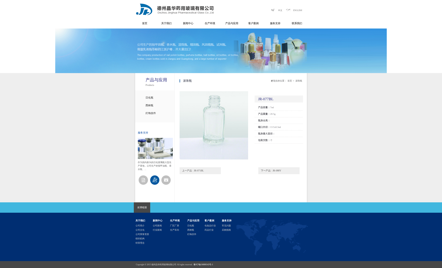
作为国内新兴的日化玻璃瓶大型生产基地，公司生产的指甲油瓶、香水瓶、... (154, 166)
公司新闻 (157, 225)
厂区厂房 (174, 225)
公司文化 (140, 230)
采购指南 (226, 230)
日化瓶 (149, 97)
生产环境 (210, 23)
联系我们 (297, 23)
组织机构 (140, 238)
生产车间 (174, 230)
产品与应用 (231, 23)
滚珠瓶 (298, 80)
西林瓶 (149, 105)
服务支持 (275, 23)
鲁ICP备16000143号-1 (203, 264)
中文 (280, 10)
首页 (144, 23)
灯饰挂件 (151, 113)
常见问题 (226, 225)
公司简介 (140, 225)
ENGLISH (297, 10)
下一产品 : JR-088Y (271, 170)
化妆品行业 (210, 225)
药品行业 (209, 230)
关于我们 (166, 23)
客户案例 (253, 23)
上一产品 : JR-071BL (193, 170)
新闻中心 (188, 23)
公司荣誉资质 (142, 234)
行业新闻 (157, 230)
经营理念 (140, 243)
